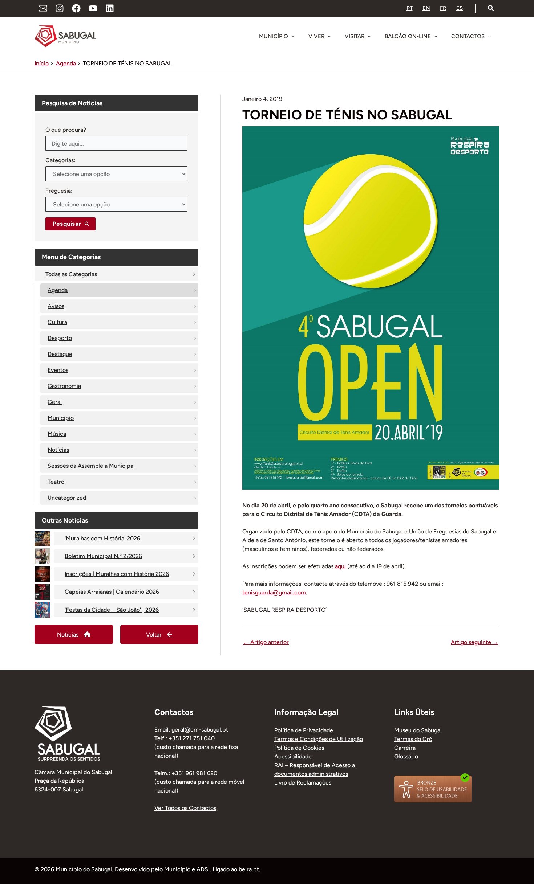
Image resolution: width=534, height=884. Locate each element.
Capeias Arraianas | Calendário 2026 (112, 591)
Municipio (61, 417)
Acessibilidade (293, 756)
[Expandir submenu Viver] (329, 36)
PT (409, 8)
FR (443, 8)
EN (426, 8)
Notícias (58, 449)
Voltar (154, 634)
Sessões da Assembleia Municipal (91, 465)
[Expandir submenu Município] (293, 36)
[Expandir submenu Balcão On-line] (435, 36)
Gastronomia (64, 385)
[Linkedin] (109, 8)
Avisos (56, 306)
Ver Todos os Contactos (185, 808)
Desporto (60, 338)
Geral (55, 401)
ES (459, 8)
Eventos (58, 370)
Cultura (57, 322)
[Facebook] (76, 8)
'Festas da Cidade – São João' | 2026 (112, 609)
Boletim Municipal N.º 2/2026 (103, 556)
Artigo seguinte (474, 642)
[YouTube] (93, 8)
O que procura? (65, 129)
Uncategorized (67, 497)
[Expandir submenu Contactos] (489, 36)
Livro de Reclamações (302, 782)
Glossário (406, 756)
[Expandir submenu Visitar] (369, 36)
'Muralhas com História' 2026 (102, 538)
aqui (340, 566)
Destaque (60, 354)
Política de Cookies (299, 747)
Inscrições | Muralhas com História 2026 (117, 573)
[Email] (43, 8)
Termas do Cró (413, 739)
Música (57, 433)
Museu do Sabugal (418, 730)
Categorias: (60, 160)
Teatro (56, 481)
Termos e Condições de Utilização (318, 739)
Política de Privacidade (303, 730)
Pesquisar (67, 224)
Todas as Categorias (71, 274)
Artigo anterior (266, 642)
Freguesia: (58, 190)
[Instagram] (59, 8)
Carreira (405, 747)
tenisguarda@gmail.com (274, 592)
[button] (491, 8)
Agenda (58, 290)
